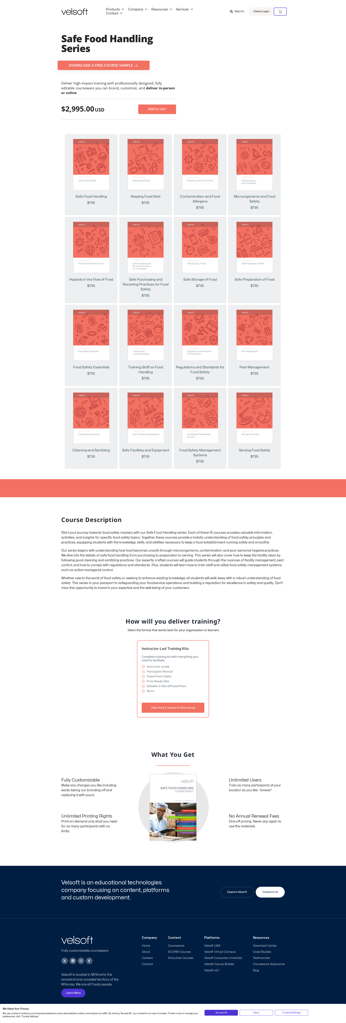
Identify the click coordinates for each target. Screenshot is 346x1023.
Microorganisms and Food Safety (254, 199)
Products (113, 9)
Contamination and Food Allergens (200, 199)
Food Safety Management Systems (200, 453)
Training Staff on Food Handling (145, 370)
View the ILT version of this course (173, 707)
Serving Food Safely (254, 450)
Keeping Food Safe (146, 196)
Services (182, 9)
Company (135, 9)
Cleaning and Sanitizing (91, 450)
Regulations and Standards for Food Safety (200, 370)
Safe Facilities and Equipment (145, 450)
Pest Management (254, 367)
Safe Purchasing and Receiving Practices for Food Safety (145, 284)
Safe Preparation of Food (254, 279)
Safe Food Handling (91, 196)
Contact (112, 13)
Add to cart (157, 109)
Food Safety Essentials (91, 367)
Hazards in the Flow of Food (91, 279)
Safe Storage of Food (200, 279)
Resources (159, 9)
